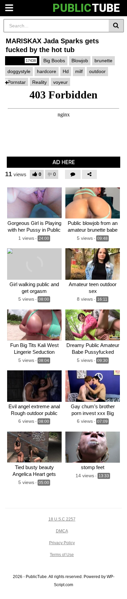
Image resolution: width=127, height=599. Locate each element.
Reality (39, 82)
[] (116, 25)
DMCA (62, 531)
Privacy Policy (62, 542)
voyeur (60, 82)
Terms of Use (62, 554)
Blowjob (79, 60)
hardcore (46, 71)
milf (79, 71)
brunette (103, 60)
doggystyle (18, 71)
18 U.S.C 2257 (62, 519)
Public (21, 60)
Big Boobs (54, 60)
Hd (66, 71)
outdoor (97, 71)
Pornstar (16, 82)
